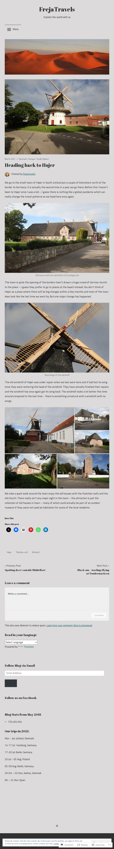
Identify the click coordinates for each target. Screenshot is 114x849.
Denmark (23, 158)
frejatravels (29, 174)
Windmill (35, 552)
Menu (16, 29)
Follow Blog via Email (20, 666)
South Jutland (43, 158)
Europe (32, 158)
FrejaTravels (57, 9)
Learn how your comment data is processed (69, 625)
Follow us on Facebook (21, 698)
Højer (9, 552)
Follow (10, 683)
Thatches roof (22, 552)
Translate (29, 647)
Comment (99, 615)
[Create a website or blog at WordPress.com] (57, 826)
